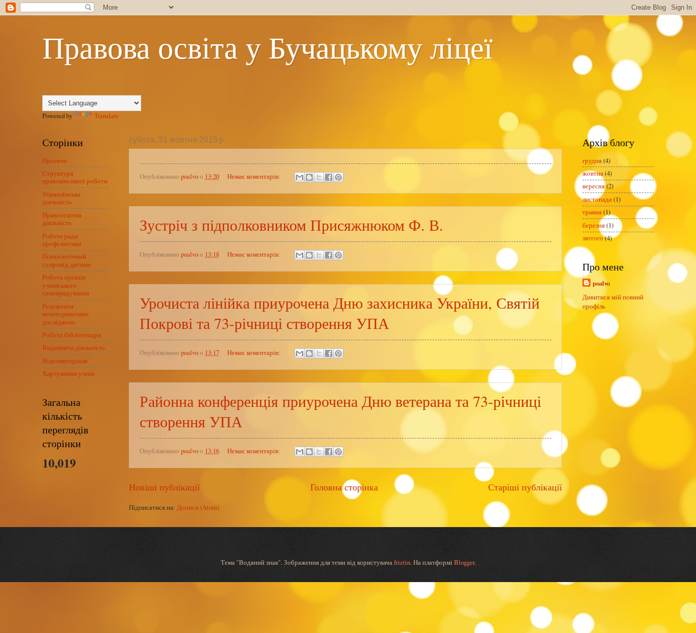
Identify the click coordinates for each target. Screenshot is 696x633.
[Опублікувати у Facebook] (329, 177)
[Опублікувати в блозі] (309, 177)
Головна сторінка (344, 487)
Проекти (54, 160)
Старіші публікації (525, 487)
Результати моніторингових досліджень (65, 313)
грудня (592, 160)
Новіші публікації (164, 487)
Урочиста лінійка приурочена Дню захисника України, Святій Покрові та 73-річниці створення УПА (340, 312)
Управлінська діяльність (61, 197)
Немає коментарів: (254, 176)
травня (592, 211)
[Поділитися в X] (319, 177)
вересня (593, 185)
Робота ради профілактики (62, 239)
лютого (592, 237)
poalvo (601, 283)
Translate (106, 115)
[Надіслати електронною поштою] (300, 177)
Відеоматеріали (65, 360)
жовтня (592, 173)
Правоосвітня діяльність (62, 218)
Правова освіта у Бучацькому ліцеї (267, 46)
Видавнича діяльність (73, 347)
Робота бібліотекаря (71, 334)
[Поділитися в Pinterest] (338, 177)
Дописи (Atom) (198, 507)
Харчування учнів (68, 373)
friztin (402, 562)
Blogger (464, 562)
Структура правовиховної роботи (75, 177)
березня (593, 225)
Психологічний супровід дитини (66, 260)
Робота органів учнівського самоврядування (65, 284)
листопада (597, 199)
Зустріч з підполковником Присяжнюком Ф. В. (291, 224)
